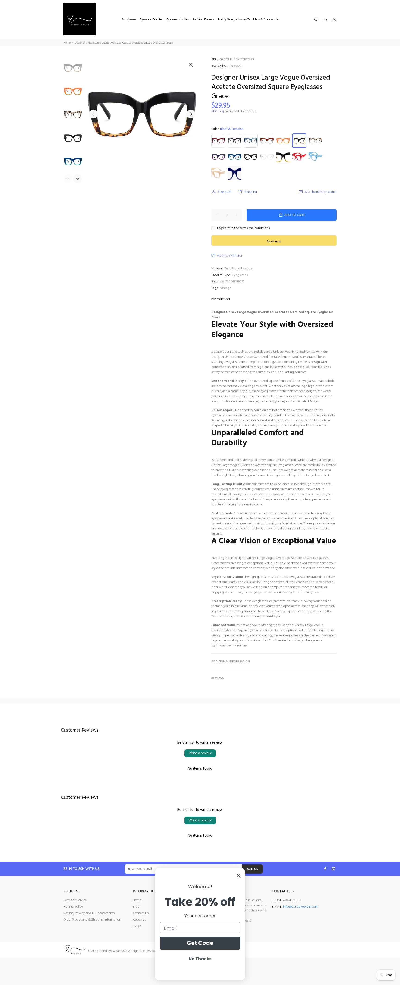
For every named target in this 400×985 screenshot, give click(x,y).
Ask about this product (321, 192)
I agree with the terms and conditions (243, 228)
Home (67, 43)
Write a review (200, 753)
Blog (136, 906)
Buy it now (274, 241)
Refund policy (73, 906)
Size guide (225, 192)
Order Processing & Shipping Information (92, 919)
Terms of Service (75, 900)
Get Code (200, 943)
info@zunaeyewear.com (300, 906)
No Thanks (200, 959)
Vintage (225, 288)
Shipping (217, 111)
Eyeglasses (240, 275)
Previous (93, 114)
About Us (139, 919)
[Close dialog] (238, 875)
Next (191, 114)
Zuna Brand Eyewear (238, 268)
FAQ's (137, 926)
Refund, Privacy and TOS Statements (89, 913)
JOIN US (252, 869)
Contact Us (141, 913)
